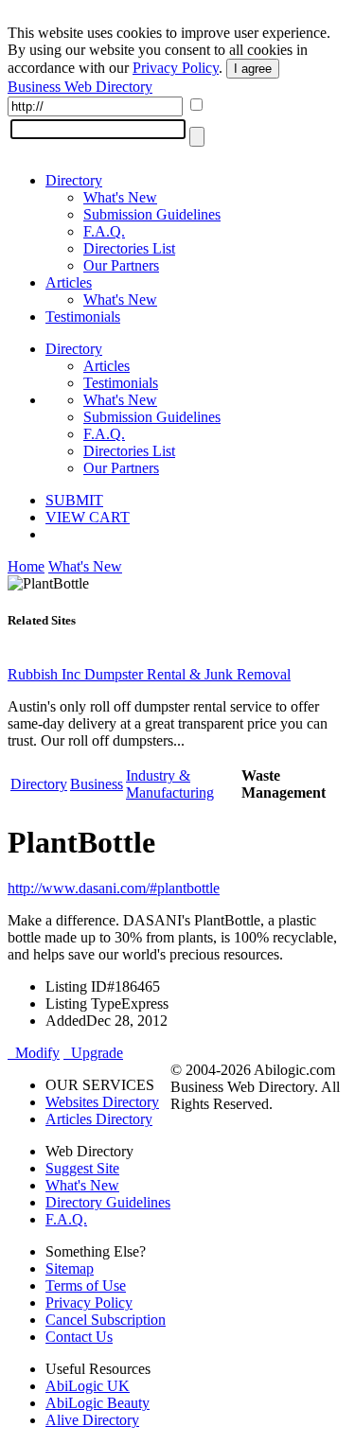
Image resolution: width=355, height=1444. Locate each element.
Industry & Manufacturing (170, 784)
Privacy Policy (176, 68)
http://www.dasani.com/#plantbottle (114, 888)
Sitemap (69, 1268)
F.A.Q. (104, 231)
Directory (73, 180)
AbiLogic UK (87, 1386)
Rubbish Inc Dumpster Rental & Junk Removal (149, 674)
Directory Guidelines (107, 1202)
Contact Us (79, 1337)
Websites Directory (102, 1102)
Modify (34, 1053)
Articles (68, 282)
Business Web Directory (80, 87)
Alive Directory (92, 1420)
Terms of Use (85, 1285)
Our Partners (121, 265)
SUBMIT (74, 500)
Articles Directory (98, 1119)
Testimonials (82, 316)
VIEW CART (87, 517)
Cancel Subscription (105, 1320)
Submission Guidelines (152, 214)
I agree (253, 69)
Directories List (129, 248)
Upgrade (93, 1053)
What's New (120, 197)
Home (26, 566)
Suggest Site (82, 1168)
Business (96, 784)
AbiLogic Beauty (97, 1403)
